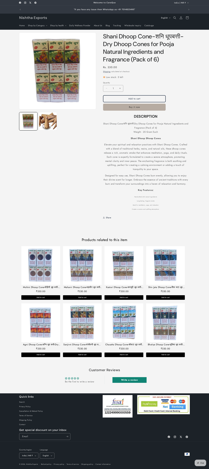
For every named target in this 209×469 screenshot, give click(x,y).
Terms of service (73, 464)
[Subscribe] (67, 436)
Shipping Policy (25, 420)
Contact (22, 424)
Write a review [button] (129, 380)
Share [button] (108, 217)
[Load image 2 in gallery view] (48, 121)
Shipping (106, 71)
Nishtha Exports (32, 464)
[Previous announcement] (20, 9)
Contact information (103, 464)
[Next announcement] (189, 9)
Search (22, 402)
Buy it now (134, 107)
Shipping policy (87, 464)
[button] (37, 25)
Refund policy (46, 464)
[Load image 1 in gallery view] (28, 121)
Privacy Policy (24, 406)
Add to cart (41, 297)
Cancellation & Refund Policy (31, 411)
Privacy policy (59, 464)
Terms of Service (26, 415)
